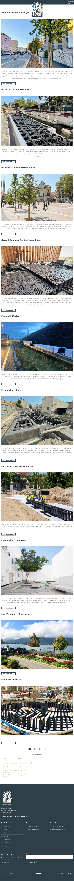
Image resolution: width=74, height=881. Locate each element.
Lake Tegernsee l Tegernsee (15, 614)
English (70, 1)
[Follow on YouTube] (40, 873)
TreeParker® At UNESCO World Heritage (15, 771)
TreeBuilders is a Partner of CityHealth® (14, 759)
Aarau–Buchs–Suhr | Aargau (15, 12)
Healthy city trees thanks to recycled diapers (16, 775)
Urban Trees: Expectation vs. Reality (13, 767)
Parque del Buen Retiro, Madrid (17, 466)
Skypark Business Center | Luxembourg (21, 240)
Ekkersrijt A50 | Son (11, 316)
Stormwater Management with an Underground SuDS (18, 763)
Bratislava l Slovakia (11, 679)
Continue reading (8, 83)
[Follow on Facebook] (34, 873)
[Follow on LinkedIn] (38, 873)
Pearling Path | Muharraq (13, 540)
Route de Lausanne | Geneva (15, 89)
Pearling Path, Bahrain (12, 390)
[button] (2, 2)
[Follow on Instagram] (36, 873)
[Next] (44, 749)
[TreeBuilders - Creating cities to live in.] (37, 9)
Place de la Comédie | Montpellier (18, 167)
